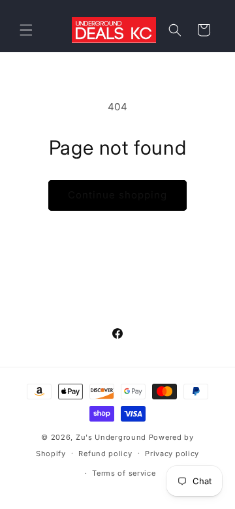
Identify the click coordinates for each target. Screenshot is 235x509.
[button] (26, 30)
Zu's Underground (111, 437)
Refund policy (105, 453)
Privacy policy (172, 453)
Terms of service (123, 473)
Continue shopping (117, 195)
